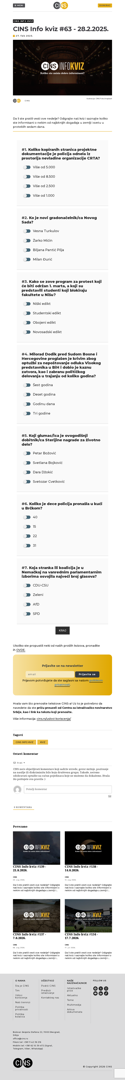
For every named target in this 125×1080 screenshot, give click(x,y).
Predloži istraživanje (47, 991)
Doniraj (105, 5)
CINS (27, 101)
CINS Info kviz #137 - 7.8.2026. (29, 936)
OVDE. (20, 650)
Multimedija (74, 1004)
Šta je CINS (22, 985)
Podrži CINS (48, 985)
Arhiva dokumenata (74, 1010)
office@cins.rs (20, 1038)
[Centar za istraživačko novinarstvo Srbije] (61, 5)
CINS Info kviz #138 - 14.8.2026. (81, 868)
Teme (70, 1000)
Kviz (42, 742)
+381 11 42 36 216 (32, 1042)
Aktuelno (72, 995)
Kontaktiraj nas (50, 997)
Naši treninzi (22, 1002)
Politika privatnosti (21, 1008)
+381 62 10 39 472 (34, 1045)
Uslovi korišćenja (21, 996)
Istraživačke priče (74, 989)
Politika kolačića (20, 1015)
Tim (17, 990)
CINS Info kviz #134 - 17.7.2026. (81, 936)
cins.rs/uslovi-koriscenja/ (54, 718)
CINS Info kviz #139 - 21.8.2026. (29, 868)
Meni (20, 5)
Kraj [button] (62, 630)
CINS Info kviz (23, 21)
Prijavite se (87, 674)
